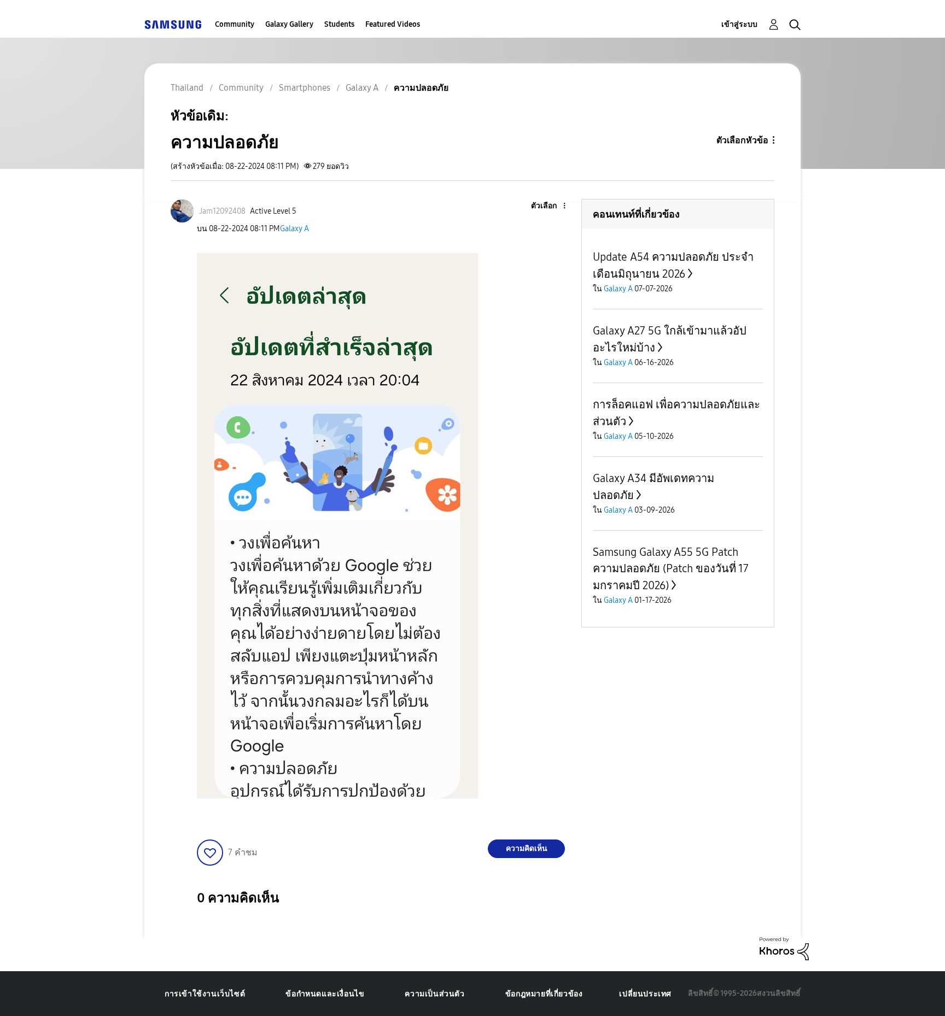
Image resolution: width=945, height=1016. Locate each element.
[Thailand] (172, 24)
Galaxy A (294, 228)
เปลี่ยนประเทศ (645, 994)
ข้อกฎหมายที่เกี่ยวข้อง (544, 994)
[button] (546, 206)
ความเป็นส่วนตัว (434, 994)
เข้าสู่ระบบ (739, 24)
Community (234, 24)
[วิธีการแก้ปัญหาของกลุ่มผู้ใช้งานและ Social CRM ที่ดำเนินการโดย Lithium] (784, 948)
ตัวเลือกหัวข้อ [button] (742, 140)
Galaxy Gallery (289, 24)
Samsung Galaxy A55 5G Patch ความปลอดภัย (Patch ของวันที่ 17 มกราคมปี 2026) (671, 568)
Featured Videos (392, 24)
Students (339, 24)
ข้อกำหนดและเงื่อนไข (324, 994)
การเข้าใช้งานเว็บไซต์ (205, 994)
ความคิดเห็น (526, 848)
